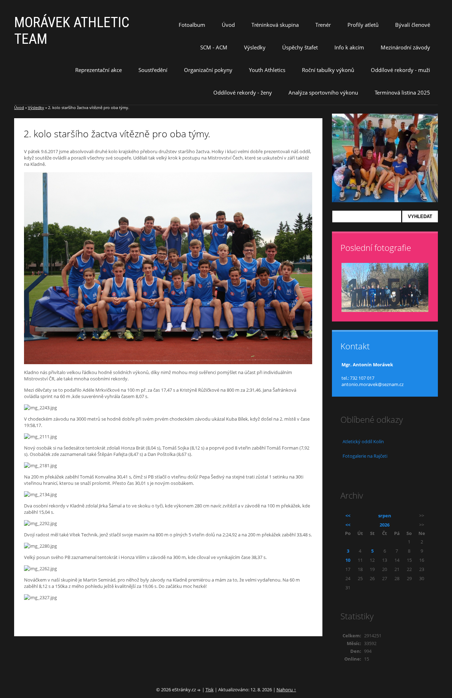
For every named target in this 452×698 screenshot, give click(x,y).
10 (347, 560)
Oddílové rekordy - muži (400, 69)
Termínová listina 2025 (402, 92)
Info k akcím (349, 47)
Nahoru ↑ (286, 689)
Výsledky (255, 47)
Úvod (228, 24)
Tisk (210, 689)
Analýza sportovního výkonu (323, 92)
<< (347, 515)
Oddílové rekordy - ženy (242, 92)
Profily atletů (363, 24)
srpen (384, 515)
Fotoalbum (192, 24)
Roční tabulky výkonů (328, 69)
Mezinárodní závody (405, 47)
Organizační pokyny (208, 69)
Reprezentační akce (98, 69)
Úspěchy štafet (300, 47)
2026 (384, 525)
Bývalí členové (412, 24)
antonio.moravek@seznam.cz (372, 384)
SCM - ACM (213, 47)
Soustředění (152, 69)
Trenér (323, 24)
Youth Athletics (267, 69)
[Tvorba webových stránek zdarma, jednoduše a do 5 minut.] (199, 690)
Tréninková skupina (275, 24)
